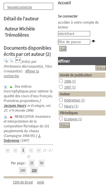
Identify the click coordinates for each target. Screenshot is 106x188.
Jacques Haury (15, 105)
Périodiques (69, 112)
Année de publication (76, 75)
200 (34, 170)
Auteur (65, 94)
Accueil (64, 2)
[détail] (5, 87)
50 (41, 163)
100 (22, 170)
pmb (40, 182)
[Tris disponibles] (18, 61)
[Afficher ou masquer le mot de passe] (93, 41)
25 (31, 163)
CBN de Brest (23, 182)
